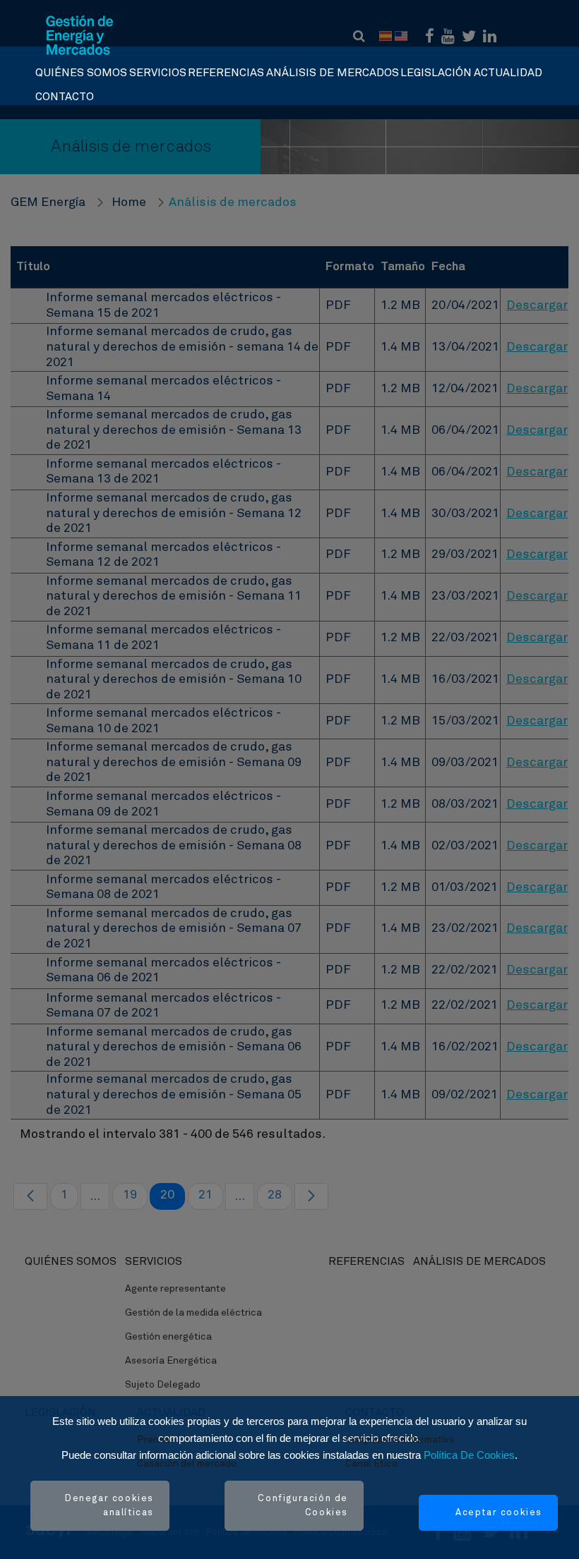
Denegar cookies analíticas (109, 1505)
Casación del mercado (187, 1464)
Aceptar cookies (498, 1512)
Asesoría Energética (171, 1361)
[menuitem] (81, 69)
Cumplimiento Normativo (400, 1440)
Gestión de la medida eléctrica (193, 1313)
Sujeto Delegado (163, 1385)
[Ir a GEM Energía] (79, 35)
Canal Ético (371, 1464)
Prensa (153, 1440)
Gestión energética (168, 1337)
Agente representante (175, 1289)
